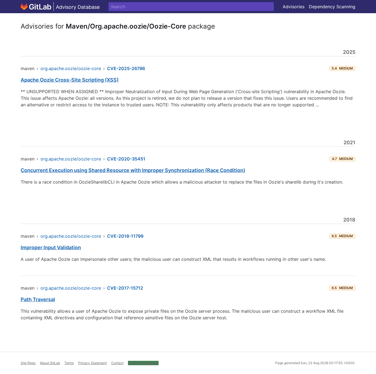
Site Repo (28, 363)
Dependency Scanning (332, 6)
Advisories (293, 6)
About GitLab (50, 363)
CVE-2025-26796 (126, 68)
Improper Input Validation (51, 247)
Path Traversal (38, 299)
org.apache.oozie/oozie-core (70, 68)
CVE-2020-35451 (126, 159)
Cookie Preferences (143, 363)
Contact (117, 363)
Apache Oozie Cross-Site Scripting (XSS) (70, 80)
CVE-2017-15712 (125, 288)
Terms (69, 363)
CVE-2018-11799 (125, 236)
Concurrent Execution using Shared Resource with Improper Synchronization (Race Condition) (133, 170)
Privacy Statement (92, 363)
